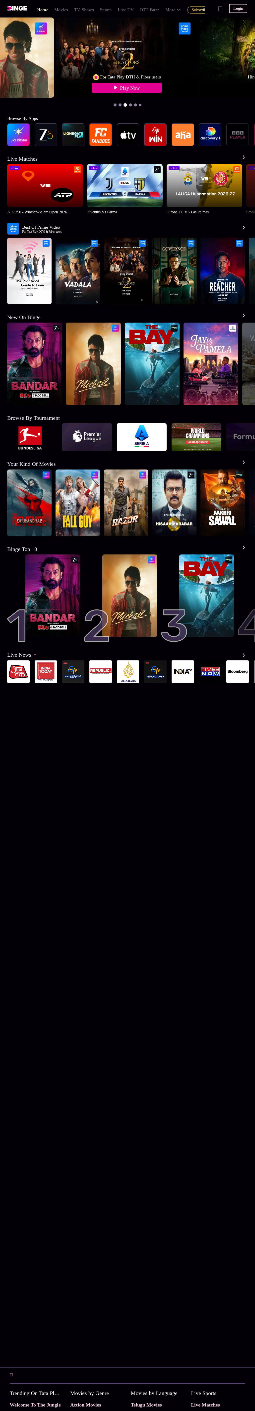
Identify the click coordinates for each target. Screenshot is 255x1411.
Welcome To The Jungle (35, 1405)
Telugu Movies (146, 1405)
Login (238, 8)
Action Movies (85, 1405)
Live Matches (205, 1405)
